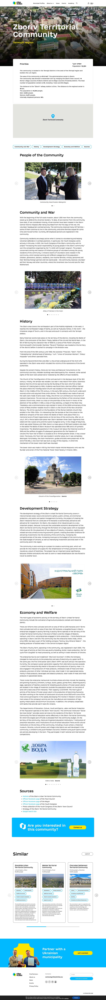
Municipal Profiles (39, 3)
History (36, 147)
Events (64, 3)
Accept (76, 997)
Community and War (22, 147)
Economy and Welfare (72, 147)
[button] (89, 183)
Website (26, 796)
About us (49, 3)
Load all (87, 854)
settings (66, 998)
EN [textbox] (91, 3)
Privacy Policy (33, 986)
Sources (87, 147)
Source (64, 496)
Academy (71, 3)
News (58, 3)
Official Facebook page (31, 799)
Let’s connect (83, 953)
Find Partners (33, 974)
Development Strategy (51, 147)
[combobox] (92, 3)
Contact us (78, 827)
